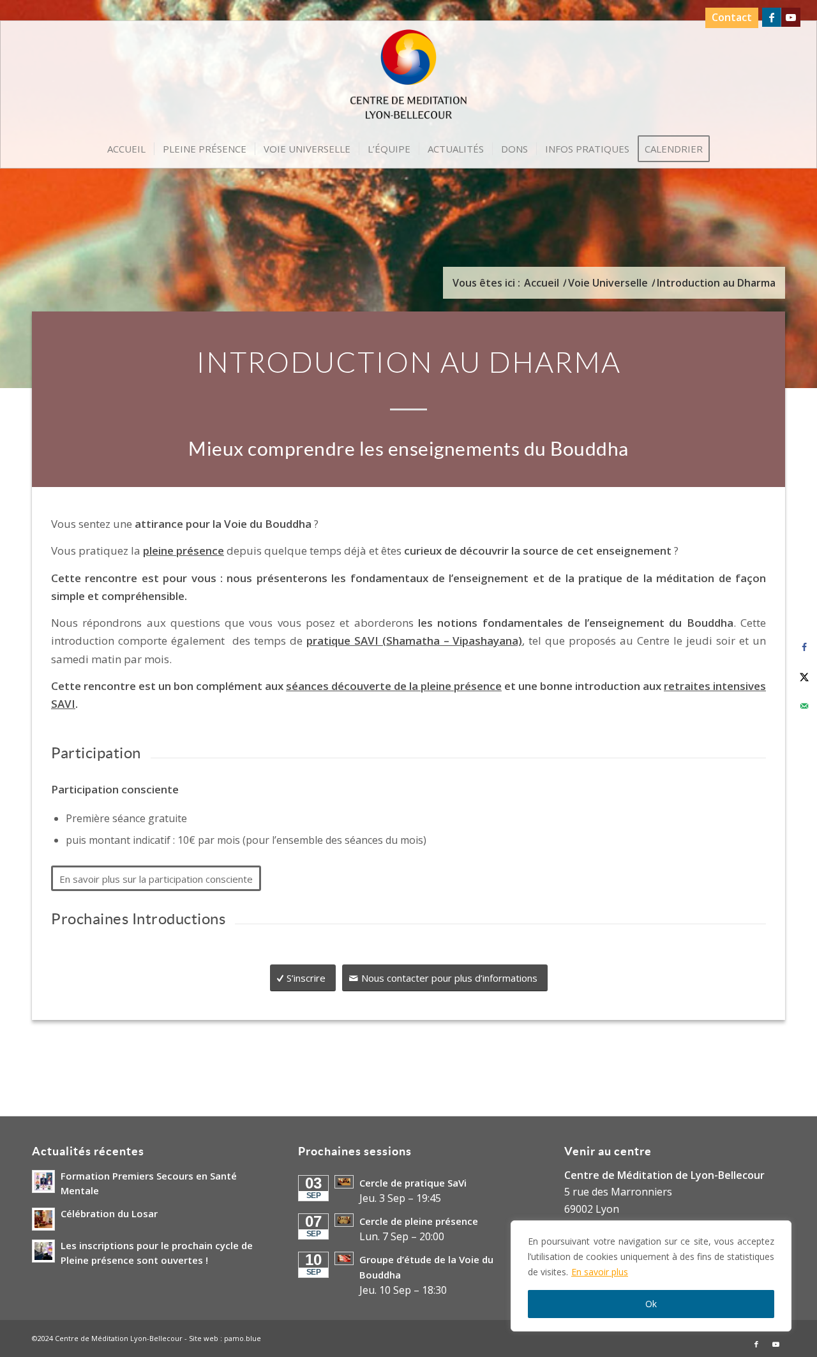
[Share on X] (804, 676)
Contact (732, 17)
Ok (651, 1304)
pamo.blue (242, 1338)
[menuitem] (728, 18)
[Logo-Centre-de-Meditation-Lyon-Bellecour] (409, 78)
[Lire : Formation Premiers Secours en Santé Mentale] (43, 1181)
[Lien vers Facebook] (771, 17)
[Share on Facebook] (804, 647)
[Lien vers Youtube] (790, 17)
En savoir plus (599, 1272)
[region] (651, 1275)
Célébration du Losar (109, 1213)
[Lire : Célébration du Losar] (43, 1219)
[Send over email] (804, 706)
